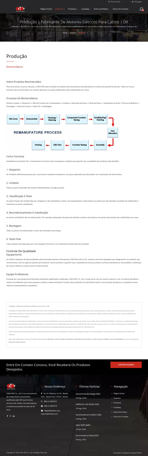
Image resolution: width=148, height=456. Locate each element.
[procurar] (109, 2)
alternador (51, 339)
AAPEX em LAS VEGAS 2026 (87, 404)
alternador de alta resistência (83, 339)
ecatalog (85, 9)
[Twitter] (10, 416)
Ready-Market (137, 453)
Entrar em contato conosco (17, 342)
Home (65, 33)
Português (138, 2)
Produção (81, 33)
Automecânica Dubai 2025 (87, 435)
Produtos (72, 9)
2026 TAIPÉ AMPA (83, 425)
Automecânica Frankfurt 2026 (88, 414)
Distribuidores (69, 339)
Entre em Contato (120, 9)
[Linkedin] (14, 416)
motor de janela (97, 339)
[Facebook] (7, 416)
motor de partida (60, 339)
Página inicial (46, 9)
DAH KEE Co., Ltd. (26, 453)
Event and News (101, 9)
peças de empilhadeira (116, 339)
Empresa (59, 9)
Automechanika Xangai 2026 (88, 394)
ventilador (106, 339)
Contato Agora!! (126, 365)
